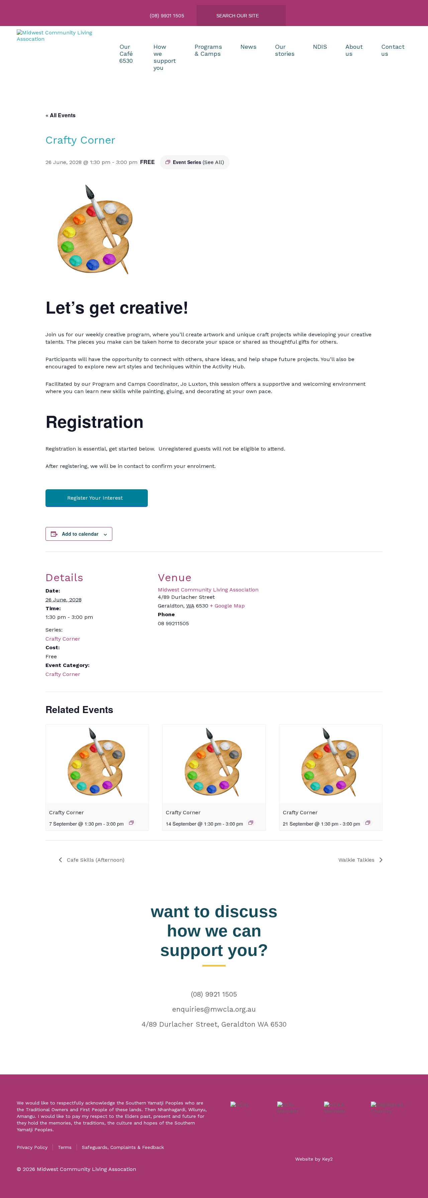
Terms (65, 1147)
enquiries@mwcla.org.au (214, 1009)
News (248, 46)
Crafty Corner (62, 639)
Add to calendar (80, 533)
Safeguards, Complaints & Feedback (123, 1147)
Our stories (285, 50)
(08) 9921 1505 (214, 994)
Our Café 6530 (126, 53)
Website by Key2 (314, 1159)
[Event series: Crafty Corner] (131, 823)
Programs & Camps (208, 50)
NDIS (320, 46)
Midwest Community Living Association (208, 589)
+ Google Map (227, 606)
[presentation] (97, 763)
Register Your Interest (95, 498)
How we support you (164, 57)
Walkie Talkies (357, 860)
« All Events (60, 115)
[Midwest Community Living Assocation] (59, 57)
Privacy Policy (32, 1147)
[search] (247, 16)
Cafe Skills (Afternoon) (94, 860)
